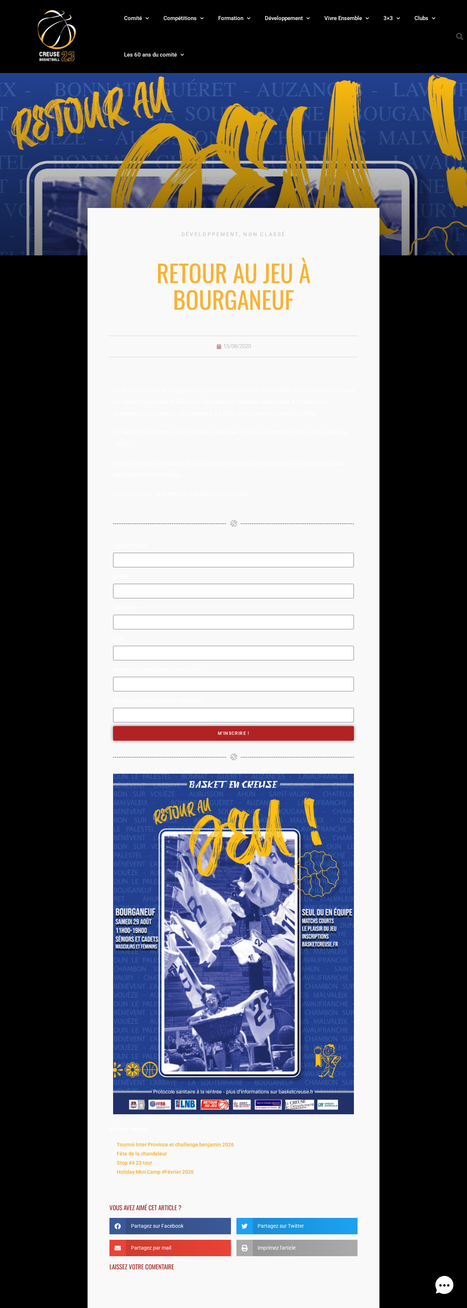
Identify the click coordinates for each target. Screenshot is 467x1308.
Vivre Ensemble (343, 18)
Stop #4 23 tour (134, 1163)
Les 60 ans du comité (150, 54)
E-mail (121, 576)
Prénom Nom (130, 545)
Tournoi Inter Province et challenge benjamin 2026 (175, 1144)
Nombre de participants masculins (157, 669)
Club (119, 638)
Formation (230, 18)
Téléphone (126, 607)
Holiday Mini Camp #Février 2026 (155, 1172)
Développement (284, 18)
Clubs (421, 18)
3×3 (388, 18)
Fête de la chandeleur (142, 1154)
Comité (133, 18)
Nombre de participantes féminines (158, 700)
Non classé (264, 234)
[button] (459, 36)
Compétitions (180, 18)
